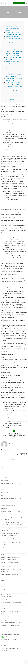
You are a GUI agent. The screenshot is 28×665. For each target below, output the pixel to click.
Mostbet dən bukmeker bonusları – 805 (9, 567)
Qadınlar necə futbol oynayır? (12, 62)
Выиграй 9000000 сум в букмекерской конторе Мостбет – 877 (11, 626)
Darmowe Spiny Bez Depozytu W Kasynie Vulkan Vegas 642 (10, 512)
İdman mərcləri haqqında (11, 49)
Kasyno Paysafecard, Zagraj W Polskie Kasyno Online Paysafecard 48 (11, 543)
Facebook (12, 656)
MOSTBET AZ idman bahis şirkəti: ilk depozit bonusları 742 (14, 436)
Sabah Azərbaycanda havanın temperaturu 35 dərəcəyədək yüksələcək (12, 28)
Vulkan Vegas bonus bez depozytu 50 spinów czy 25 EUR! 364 (11, 607)
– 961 (2, 470)
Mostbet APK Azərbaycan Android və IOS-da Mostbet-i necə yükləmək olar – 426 (10, 558)
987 (2, 495)
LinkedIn (19, 656)
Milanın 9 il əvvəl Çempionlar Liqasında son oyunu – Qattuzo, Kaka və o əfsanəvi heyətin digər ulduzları (14, 53)
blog (2, 503)
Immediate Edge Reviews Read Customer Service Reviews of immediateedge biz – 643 (10, 534)
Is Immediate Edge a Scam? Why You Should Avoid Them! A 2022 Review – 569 (11, 539)
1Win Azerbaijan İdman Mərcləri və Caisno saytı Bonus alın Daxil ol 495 (11, 477)
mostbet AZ (17, 433)
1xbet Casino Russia (5, 480)
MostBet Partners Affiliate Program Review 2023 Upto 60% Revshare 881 (11, 580)
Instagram (14, 656)
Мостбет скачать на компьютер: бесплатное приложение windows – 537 (10, 631)
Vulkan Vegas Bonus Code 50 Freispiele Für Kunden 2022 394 (11, 612)
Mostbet (3, 555)
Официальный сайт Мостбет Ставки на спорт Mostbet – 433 (10, 635)
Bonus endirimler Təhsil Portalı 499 (8, 505)
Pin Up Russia (3, 583)
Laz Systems (21, 661)
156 (2, 473)
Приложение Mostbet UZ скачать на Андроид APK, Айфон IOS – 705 (11, 645)
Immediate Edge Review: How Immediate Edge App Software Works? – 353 (11, 529)
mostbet (10, 433)
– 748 (2, 467)
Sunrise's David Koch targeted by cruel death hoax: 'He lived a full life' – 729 (11, 595)
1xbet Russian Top (4, 492)
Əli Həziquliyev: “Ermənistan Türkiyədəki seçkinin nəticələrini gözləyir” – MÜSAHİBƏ (12, 70)
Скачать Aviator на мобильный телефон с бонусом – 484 (10, 649)
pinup (2, 586)
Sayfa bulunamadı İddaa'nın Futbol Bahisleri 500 (10, 592)
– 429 (2, 465)
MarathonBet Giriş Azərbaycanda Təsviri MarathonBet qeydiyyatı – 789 (11, 551)
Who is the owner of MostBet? (12, 37)
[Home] (2, 14)
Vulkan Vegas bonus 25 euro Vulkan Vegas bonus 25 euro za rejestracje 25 (11, 603)
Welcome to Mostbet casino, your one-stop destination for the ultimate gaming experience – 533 (11, 621)
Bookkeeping (4, 508)
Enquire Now (18, 3)
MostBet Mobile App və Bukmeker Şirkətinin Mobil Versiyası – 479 (11, 575)
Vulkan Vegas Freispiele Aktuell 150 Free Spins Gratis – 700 (11, 617)
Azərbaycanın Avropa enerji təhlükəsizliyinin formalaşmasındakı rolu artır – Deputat (13, 97)
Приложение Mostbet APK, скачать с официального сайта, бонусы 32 (8, 640)
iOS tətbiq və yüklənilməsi (11, 43)
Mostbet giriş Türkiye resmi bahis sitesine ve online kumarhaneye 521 (11, 570)
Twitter (9, 656)
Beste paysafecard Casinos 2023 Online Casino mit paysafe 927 (11, 499)
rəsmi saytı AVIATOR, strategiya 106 (8, 589)
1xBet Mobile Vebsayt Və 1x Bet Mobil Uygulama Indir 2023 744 (11, 489)
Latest (2, 547)
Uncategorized (4, 599)
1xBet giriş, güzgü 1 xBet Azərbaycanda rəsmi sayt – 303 (11, 484)
